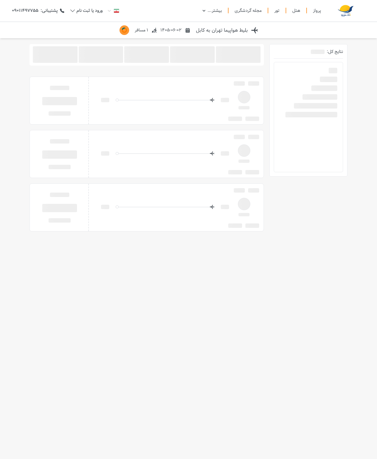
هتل (296, 10)
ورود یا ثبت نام (89, 10)
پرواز (317, 10)
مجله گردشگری (248, 10)
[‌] (59, 100)
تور (277, 10)
